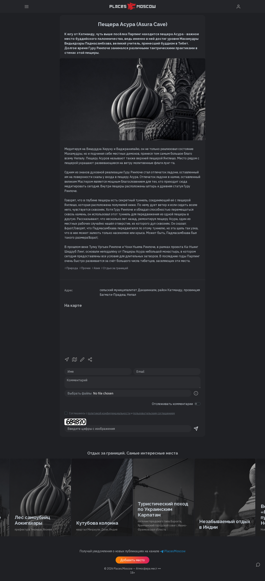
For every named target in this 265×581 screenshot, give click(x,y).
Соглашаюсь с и (122, 413)
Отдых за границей (115, 268)
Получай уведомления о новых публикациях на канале (132, 551)
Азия (97, 268)
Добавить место (132, 560)
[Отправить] (196, 428)
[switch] (197, 403)
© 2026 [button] (132, 568)
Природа (72, 268)
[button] (66, 359)
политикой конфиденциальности (109, 413)
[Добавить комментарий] (258, 564)
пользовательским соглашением (154, 413)
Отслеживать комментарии (172, 404)
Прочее (86, 268)
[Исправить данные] (82, 359)
